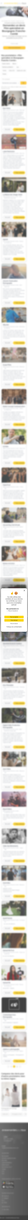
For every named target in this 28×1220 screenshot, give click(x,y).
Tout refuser (14, 620)
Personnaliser (14, 623)
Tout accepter (14, 617)
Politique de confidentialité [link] (14, 627)
